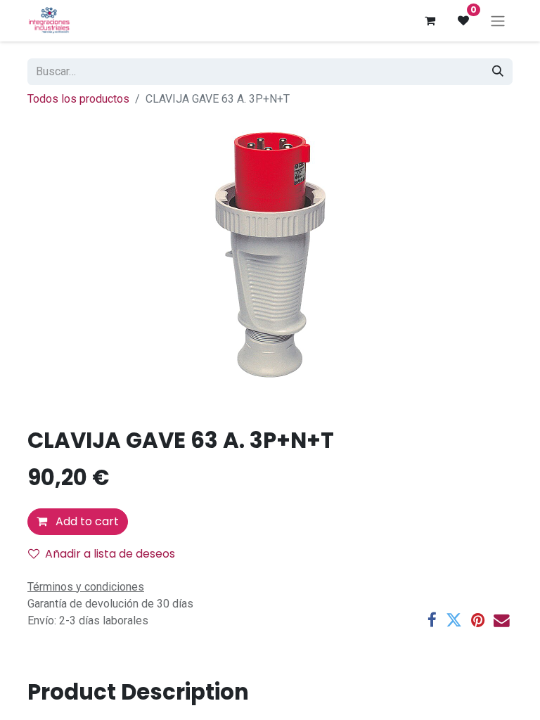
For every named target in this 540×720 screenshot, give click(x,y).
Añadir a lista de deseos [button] (110, 554)
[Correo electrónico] (502, 620)
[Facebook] (432, 620)
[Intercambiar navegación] (498, 21)
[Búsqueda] (498, 71)
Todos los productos (78, 98)
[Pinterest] (477, 620)
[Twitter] (454, 620)
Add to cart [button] (86, 521)
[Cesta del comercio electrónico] (430, 20)
